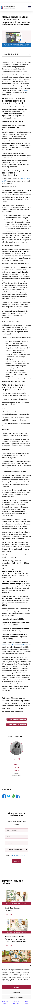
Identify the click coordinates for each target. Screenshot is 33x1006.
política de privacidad (18, 855)
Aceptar (16, 987)
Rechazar (16, 992)
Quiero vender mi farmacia (16, 725)
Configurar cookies (16, 997)
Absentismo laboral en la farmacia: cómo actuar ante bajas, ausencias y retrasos (15, 939)
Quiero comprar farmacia (16, 719)
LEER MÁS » (9, 915)
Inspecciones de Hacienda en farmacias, (16, 645)
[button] (30, 966)
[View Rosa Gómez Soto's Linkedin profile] (14, 759)
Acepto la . (16, 855)
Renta (26, 90)
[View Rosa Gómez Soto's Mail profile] (18, 759)
